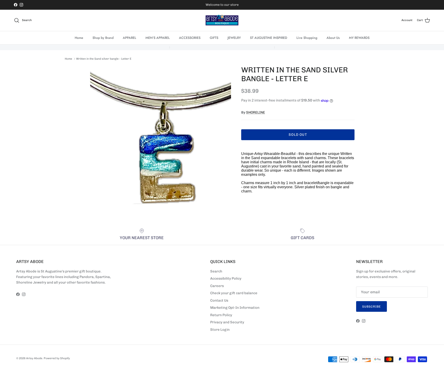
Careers (217, 286)
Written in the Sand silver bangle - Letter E (103, 58)
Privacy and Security (227, 322)
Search (216, 271)
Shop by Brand (103, 37)
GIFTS (214, 37)
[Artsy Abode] (222, 20)
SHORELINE (255, 112)
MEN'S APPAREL (157, 37)
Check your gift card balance (233, 293)
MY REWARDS (359, 37)
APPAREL (129, 37)
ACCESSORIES (189, 37)
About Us (333, 37)
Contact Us (219, 300)
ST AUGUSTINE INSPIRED (268, 37)
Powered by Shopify (57, 358)
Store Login (220, 329)
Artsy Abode (34, 358)
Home (79, 37)
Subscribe (371, 306)
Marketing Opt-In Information (234, 308)
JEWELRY (234, 37)
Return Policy (221, 315)
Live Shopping (306, 37)
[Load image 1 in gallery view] (160, 136)
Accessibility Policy (225, 278)
